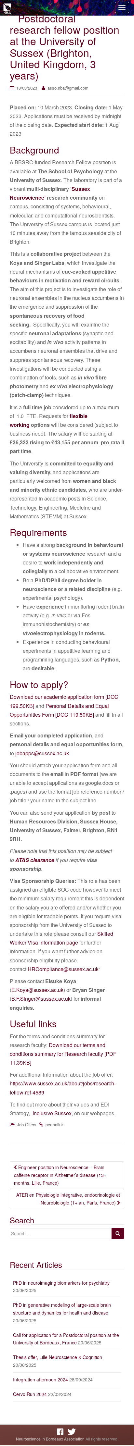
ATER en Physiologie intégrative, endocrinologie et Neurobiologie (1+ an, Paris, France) (68, 1199)
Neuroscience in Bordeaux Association (50, 1438)
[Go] (117, 1233)
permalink (55, 1124)
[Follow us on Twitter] (72, 1431)
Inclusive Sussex (52, 1113)
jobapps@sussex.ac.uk (42, 753)
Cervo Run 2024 (30, 1394)
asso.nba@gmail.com (67, 88)
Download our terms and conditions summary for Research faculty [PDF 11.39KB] (63, 1053)
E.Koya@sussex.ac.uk (37, 990)
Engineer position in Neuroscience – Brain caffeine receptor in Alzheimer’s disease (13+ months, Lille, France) (60, 1175)
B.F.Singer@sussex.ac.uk (41, 998)
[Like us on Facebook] (62, 1431)
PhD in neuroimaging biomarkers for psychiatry (61, 1282)
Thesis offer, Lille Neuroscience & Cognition (57, 1357)
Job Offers (26, 1124)
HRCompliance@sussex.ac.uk (63, 969)
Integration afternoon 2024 (40, 1379)
